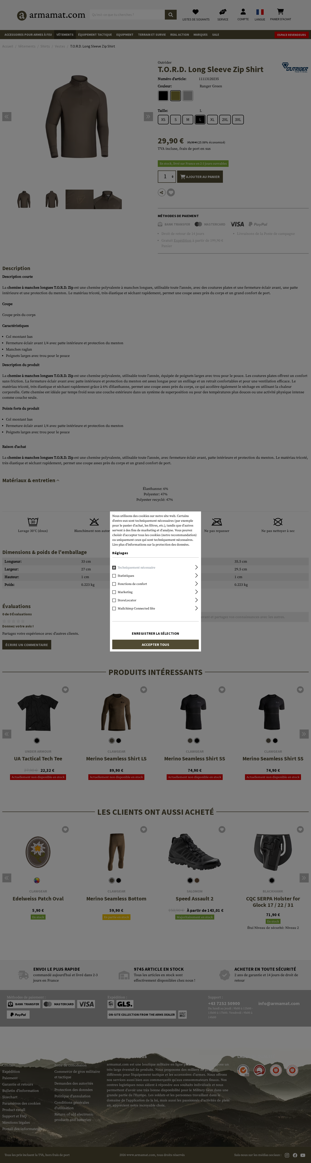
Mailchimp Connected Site (136, 609)
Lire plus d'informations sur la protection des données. (150, 545)
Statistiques (126, 576)
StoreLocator (127, 600)
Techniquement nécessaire (136, 568)
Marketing (125, 592)
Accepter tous (155, 644)
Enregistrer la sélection (155, 633)
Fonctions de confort (132, 584)
